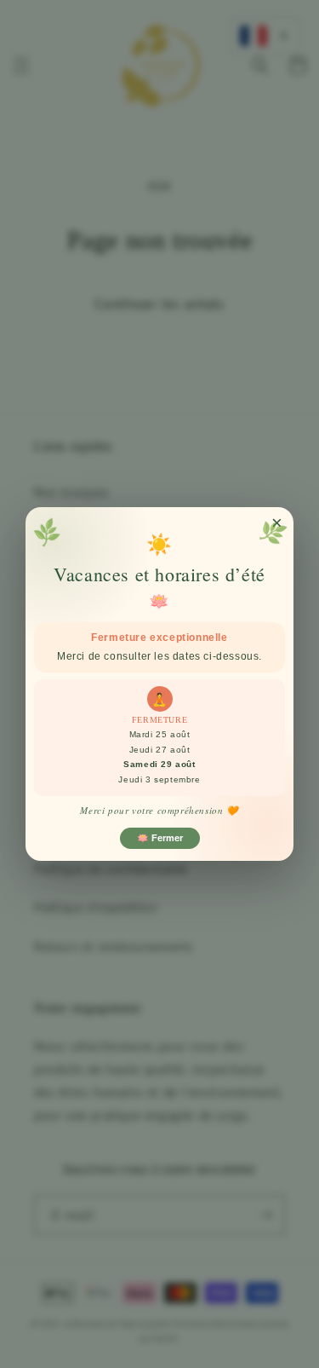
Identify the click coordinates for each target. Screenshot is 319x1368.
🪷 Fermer (160, 838)
